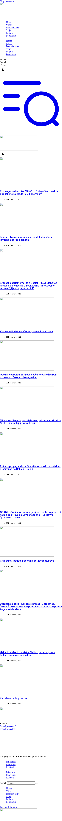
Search (3, 59)
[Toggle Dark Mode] (3, 70)
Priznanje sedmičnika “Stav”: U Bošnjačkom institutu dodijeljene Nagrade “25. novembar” (30, 192)
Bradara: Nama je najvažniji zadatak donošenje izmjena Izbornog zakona (26, 238)
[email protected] (8, 726)
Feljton (9, 33)
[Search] (37, 783)
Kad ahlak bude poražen (14, 698)
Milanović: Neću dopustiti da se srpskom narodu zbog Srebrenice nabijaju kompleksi (31, 422)
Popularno (11, 35)
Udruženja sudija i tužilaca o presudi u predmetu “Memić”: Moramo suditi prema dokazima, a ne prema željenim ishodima (31, 606)
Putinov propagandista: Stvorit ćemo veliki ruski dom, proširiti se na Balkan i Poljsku (30, 467)
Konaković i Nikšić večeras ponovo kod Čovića (26, 331)
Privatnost (10, 761)
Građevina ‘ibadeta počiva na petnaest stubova (27, 560)
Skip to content (7, 1)
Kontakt (10, 767)
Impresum (10, 764)
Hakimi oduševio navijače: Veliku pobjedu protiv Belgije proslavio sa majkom (27, 654)
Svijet (8, 30)
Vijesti (9, 25)
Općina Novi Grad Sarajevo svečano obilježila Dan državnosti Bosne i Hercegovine (28, 376)
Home (9, 22)
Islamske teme (12, 27)
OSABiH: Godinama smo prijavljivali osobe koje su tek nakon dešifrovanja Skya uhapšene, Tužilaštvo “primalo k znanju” (30, 515)
